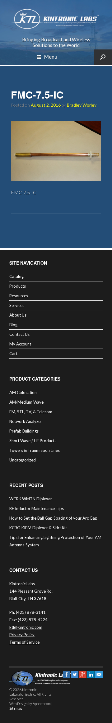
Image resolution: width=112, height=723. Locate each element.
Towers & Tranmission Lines (34, 450)
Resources (18, 295)
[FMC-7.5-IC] (56, 179)
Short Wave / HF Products (32, 440)
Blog (13, 324)
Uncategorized (22, 459)
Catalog (16, 276)
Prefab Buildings (24, 431)
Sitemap (15, 708)
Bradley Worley (81, 105)
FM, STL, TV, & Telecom (30, 411)
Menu (50, 56)
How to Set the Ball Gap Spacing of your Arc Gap (53, 518)
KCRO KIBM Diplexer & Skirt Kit (38, 527)
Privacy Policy (22, 634)
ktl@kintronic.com (25, 627)
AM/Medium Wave (26, 402)
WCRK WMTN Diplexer (30, 498)
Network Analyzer (25, 421)
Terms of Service (24, 642)
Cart (13, 353)
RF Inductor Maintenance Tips (36, 508)
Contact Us (19, 334)
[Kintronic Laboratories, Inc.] (56, 19)
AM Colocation (23, 392)
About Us (17, 315)
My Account (20, 343)
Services (16, 305)
